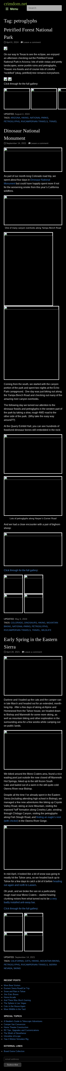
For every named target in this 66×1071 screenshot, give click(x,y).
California (17, 961)
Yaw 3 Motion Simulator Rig (16, 1039)
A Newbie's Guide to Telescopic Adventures (23, 1021)
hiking (25, 118)
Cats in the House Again (14, 1006)
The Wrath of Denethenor (15, 1033)
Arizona (15, 118)
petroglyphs (12, 121)
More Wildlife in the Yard (14, 1009)
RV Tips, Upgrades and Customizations (21, 1030)
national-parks (39, 118)
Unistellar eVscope (12, 1036)
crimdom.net (15, 3)
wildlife (46, 630)
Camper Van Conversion (14, 1024)
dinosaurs (30, 623)
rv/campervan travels (34, 121)
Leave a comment (32, 42)
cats (27, 961)
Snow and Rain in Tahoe (14, 991)
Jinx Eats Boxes (11, 994)
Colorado (17, 623)
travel (53, 121)
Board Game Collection (14, 1051)
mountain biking (49, 961)
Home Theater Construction (16, 1027)
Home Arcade (10, 997)
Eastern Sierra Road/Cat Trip (16, 988)
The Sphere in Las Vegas (15, 1003)
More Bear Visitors (12, 985)
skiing (17, 968)
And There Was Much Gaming (17, 1000)
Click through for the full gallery (20, 570)
